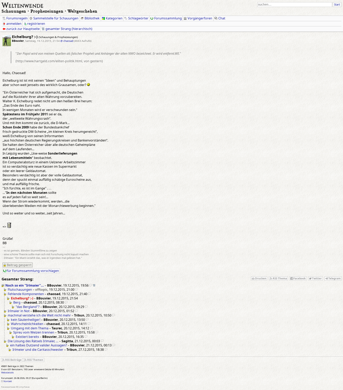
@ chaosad (66, 41)
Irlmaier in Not (19, 311)
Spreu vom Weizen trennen (33, 332)
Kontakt (8, 381)
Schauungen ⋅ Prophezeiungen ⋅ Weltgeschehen (49, 11)
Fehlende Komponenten (26, 294)
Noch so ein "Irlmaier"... (24, 285)
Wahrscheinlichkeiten (27, 324)
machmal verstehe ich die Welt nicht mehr (39, 315)
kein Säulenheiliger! (25, 319)
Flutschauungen (20, 289)
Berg (16, 302)
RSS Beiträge (13, 360)
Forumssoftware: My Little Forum (15, 387)
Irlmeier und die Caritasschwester (38, 349)
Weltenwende (22, 5)
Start (337, 4)
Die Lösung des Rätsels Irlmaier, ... (33, 341)
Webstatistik (7, 372)
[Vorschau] (90, 285)
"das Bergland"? (28, 307)
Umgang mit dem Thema (29, 328)
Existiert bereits (27, 337)
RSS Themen (35, 360)
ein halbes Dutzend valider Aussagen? (38, 345)
